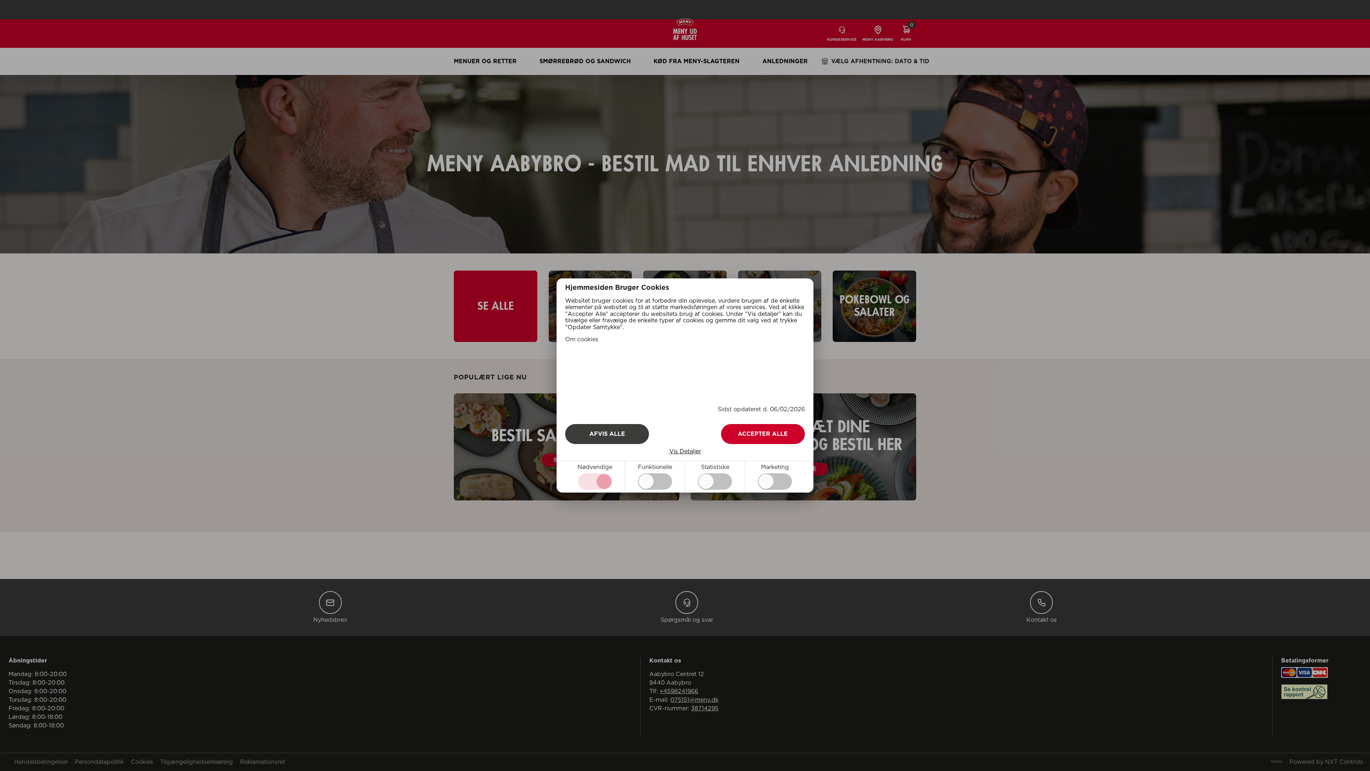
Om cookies (581, 339)
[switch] (655, 481)
